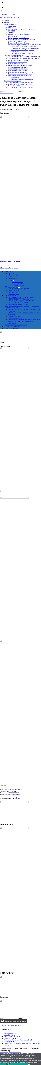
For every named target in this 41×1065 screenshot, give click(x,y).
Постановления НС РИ (15, 63)
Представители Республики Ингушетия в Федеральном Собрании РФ (21, 40)
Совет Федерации (9, 1035)
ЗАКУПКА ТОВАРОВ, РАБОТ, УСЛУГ (21, 87)
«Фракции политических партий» (19, 34)
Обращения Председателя (9, 268)
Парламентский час (6, 93)
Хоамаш (6, 22)
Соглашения (15, 77)
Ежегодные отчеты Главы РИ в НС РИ (20, 82)
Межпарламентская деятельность (22, 79)
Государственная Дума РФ (12, 1036)
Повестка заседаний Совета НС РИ (19, 70)
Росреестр (7, 1045)
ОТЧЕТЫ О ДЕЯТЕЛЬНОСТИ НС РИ (20, 84)
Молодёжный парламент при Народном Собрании (24, 45)
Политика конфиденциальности (10, 1025)
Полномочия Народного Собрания (19, 43)
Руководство (12, 26)
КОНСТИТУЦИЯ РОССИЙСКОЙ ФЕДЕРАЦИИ (24, 57)
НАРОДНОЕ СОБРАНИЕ (8, 14)
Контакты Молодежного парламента (23, 53)
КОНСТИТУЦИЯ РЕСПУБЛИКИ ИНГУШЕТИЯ (24, 58)
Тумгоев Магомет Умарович (10, 261)
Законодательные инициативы (18, 67)
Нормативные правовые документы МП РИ (25, 48)
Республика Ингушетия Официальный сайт (18, 1040)
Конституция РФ (9, 1041)
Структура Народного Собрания (18, 38)
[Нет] (29, 1064)
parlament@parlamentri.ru (12, 794)
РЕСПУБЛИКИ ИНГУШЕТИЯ (10, 17)
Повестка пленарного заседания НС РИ (20, 72)
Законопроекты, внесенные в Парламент (21, 65)
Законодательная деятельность (14, 55)
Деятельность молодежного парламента (24, 46)
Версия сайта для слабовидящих (15, 1021)
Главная (6, 20)
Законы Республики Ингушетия (18, 60)
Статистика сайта (15, 1052)
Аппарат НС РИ (13, 36)
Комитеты (11, 32)
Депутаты (11, 27)
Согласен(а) (4, 1064)
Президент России (10, 1033)
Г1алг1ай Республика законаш (17, 62)
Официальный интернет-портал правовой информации (22, 1043)
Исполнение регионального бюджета (20, 74)
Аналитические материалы (12, 81)
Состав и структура (10, 24)
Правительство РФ (10, 1038)
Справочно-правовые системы (18, 69)
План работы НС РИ (14, 86)
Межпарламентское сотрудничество (19, 75)
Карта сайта (4, 1052)
